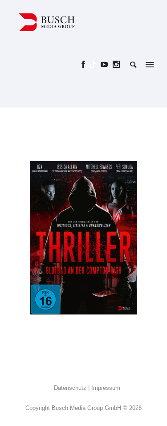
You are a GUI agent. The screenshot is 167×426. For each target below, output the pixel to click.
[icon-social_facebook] (86, 64)
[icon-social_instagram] (116, 64)
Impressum (105, 388)
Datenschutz (70, 388)
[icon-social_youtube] (107, 64)
